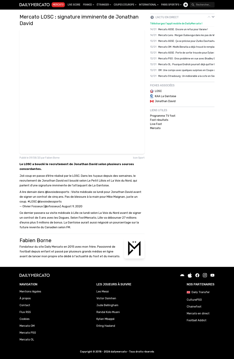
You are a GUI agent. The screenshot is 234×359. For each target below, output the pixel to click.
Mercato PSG (28, 332)
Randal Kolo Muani (108, 312)
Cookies (24, 319)
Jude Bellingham (107, 305)
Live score (74, 4)
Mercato (58, 4)
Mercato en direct (198, 313)
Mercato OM (27, 325)
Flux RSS (25, 312)
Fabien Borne (52, 157)
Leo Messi (102, 291)
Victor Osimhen (106, 298)
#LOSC (32, 201)
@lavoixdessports (57, 192)
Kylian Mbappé (105, 319)
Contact (25, 305)
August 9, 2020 (72, 206)
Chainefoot (194, 306)
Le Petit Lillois (96, 180)
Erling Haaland (105, 325)
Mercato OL (27, 339)
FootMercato (87, 217)
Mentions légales (30, 291)
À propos (25, 298)
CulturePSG (194, 299)
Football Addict (196, 320)
